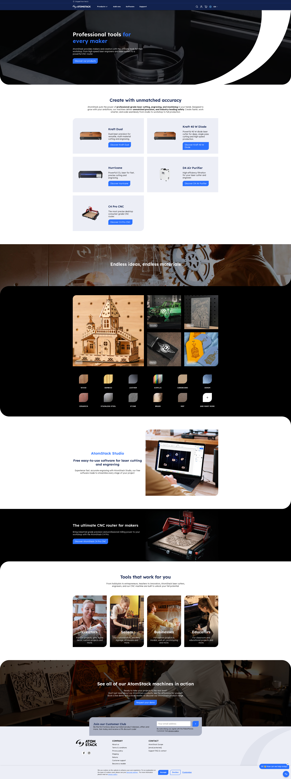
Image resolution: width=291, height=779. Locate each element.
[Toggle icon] (196, 7)
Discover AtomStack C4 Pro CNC (90, 541)
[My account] (201, 7)
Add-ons (117, 6)
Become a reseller (119, 764)
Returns (115, 757)
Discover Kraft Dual (119, 144)
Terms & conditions (119, 748)
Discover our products (85, 61)
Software (130, 6)
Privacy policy (117, 751)
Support (143, 6)
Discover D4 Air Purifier (196, 183)
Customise (187, 772)
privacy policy (173, 731)
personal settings (132, 772)
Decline (175, 772)
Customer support (119, 760)
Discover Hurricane (119, 183)
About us (115, 744)
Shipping (115, 754)
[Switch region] (210, 7)
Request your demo (145, 702)
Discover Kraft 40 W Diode (194, 145)
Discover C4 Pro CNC (120, 222)
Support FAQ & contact (157, 751)
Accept (163, 772)
